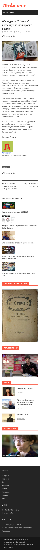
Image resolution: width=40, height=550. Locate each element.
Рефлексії (6, 479)
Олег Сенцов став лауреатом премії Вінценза (17, 243)
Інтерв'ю (5, 475)
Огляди (5, 482)
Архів (4, 498)
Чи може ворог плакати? (25, 389)
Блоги (4, 489)
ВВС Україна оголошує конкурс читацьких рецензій (9, 186)
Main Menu (10, 12)
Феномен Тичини (22, 415)
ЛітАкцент (19, 32)
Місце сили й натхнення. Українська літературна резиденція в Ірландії (25, 402)
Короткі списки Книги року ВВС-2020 (15, 212)
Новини (6, 167)
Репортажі (6, 492)
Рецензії (5, 485)
